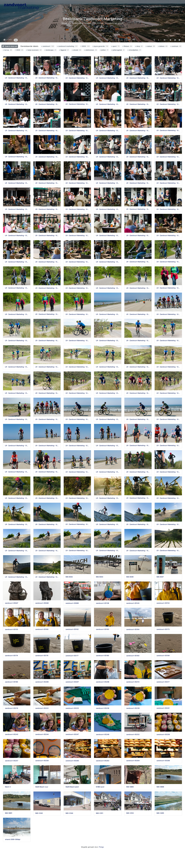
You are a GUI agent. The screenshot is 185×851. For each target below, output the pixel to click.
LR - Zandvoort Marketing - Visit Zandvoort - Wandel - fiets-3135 (47, 314)
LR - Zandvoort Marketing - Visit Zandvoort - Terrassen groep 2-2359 (47, 78)
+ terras (7, 50)
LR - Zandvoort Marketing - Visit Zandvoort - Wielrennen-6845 (16, 393)
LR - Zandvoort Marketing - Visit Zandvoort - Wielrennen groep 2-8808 (47, 445)
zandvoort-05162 (72, 629)
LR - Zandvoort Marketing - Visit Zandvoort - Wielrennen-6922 (107, 367)
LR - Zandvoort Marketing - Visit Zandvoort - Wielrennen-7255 (107, 340)
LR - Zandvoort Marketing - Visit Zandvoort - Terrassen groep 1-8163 (77, 262)
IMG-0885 (130, 787)
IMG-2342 (39, 813)
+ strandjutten (134, 50)
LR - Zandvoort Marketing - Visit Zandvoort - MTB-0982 (77, 498)
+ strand (76, 50)
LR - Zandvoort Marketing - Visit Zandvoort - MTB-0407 (107, 524)
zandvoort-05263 (102, 761)
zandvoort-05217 (163, 682)
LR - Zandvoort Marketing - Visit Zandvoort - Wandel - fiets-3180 (138, 288)
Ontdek (146, 6)
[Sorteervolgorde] (159, 40)
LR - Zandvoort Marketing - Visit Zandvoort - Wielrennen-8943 (168, 314)
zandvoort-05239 (133, 708)
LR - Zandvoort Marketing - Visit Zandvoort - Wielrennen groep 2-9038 (16, 419)
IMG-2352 (130, 813)
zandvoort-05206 (42, 682)
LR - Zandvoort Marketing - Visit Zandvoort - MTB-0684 (16, 524)
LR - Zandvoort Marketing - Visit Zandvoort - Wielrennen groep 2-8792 (77, 445)
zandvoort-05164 (132, 629)
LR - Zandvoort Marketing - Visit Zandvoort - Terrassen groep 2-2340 (107, 78)
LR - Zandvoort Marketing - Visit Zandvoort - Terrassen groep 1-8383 (138, 209)
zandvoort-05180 (102, 655)
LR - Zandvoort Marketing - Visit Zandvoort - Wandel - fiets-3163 (168, 288)
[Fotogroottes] (165, 40)
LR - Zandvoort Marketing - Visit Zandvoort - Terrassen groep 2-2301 (47, 104)
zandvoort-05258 (42, 761)
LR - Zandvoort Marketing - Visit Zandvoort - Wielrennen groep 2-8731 (16, 472)
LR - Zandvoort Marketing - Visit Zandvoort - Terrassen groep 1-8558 (47, 183)
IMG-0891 (8, 813)
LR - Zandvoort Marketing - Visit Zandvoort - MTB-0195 (168, 550)
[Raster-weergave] (175, 40)
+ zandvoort (47, 46)
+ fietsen (127, 46)
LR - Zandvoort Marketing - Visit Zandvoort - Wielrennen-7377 (77, 340)
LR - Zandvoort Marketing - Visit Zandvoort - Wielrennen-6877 (168, 367)
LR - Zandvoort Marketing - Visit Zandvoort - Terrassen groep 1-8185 (16, 262)
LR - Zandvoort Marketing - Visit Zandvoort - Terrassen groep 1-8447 (47, 209)
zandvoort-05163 (102, 629)
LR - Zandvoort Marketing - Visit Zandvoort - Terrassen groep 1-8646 (77, 157)
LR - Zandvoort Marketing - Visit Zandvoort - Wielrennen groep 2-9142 (77, 393)
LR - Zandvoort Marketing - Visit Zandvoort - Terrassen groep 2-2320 (168, 78)
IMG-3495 (160, 813)
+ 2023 (85, 46)
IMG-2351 (99, 813)
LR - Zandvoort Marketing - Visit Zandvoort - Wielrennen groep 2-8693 (107, 472)
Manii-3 (8, 787)
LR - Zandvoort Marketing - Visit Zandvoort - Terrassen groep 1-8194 (168, 235)
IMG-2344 (69, 813)
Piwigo (101, 847)
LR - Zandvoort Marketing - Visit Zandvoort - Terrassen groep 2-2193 (77, 130)
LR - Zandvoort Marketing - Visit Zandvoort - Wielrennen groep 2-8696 (77, 472)
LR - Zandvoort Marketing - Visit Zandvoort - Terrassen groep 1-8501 (138, 183)
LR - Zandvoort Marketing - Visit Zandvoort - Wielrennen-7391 (47, 340)
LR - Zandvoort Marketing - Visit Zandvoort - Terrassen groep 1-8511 (107, 183)
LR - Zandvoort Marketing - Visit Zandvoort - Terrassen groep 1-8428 (77, 209)
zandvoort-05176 (41, 655)
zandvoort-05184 (163, 655)
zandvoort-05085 (72, 603)
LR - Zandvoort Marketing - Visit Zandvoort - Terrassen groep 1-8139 (107, 262)
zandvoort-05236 (102, 708)
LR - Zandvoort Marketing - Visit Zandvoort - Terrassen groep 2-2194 (47, 130)
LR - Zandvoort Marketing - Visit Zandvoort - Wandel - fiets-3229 (47, 288)
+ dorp (139, 46)
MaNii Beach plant (72, 787)
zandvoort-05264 (133, 761)
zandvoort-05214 (132, 682)
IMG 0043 (99, 577)
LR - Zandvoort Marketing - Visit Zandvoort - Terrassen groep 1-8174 (47, 262)
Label (10, 39)
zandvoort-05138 (102, 603)
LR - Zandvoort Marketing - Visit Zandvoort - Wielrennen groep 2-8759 (168, 445)
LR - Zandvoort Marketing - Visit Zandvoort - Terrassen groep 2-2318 (16, 104)
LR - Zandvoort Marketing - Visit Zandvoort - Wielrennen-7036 (47, 367)
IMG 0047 (160, 577)
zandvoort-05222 (42, 708)
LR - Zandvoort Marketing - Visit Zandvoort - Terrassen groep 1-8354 (47, 235)
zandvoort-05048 (42, 603)
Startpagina (4, 39)
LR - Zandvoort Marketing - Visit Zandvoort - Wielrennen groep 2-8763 (138, 445)
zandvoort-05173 (163, 629)
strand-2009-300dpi (12, 839)
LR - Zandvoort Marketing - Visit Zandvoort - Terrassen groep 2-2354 (77, 78)
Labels (137, 6)
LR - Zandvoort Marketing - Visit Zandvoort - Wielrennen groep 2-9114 (138, 393)
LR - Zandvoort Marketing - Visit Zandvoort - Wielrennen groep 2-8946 (47, 419)
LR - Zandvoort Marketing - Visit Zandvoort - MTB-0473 (77, 524)
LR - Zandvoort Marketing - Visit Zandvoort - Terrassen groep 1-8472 (16, 209)
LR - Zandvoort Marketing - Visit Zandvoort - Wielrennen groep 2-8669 (138, 314)
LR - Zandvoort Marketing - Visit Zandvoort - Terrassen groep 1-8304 (138, 235)
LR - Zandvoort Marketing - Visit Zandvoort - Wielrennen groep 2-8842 (168, 419)
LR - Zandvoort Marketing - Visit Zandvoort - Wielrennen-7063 (16, 367)
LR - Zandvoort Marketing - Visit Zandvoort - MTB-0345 (16, 551)
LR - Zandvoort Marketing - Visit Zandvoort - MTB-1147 (168, 472)
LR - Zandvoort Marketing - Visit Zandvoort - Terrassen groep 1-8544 (77, 183)
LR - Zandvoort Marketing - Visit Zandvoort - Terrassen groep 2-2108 (16, 157)
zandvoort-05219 (11, 708)
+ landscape (50, 50)
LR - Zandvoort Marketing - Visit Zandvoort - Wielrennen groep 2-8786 (107, 445)
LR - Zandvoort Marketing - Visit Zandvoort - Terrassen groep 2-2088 (47, 157)
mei (16, 40)
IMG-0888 (160, 787)
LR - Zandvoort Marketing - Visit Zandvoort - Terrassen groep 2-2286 (77, 104)
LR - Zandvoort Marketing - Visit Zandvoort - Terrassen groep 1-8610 (168, 157)
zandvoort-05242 (11, 734)
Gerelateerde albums (159, 6)
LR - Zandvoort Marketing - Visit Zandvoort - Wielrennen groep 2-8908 (77, 419)
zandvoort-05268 (163, 761)
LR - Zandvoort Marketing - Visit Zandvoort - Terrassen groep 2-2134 (107, 130)
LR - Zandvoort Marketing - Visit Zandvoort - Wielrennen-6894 (138, 367)
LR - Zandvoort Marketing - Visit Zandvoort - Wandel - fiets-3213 (107, 288)
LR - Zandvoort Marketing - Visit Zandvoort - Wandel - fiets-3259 (138, 262)
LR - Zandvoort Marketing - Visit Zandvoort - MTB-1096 (16, 498)
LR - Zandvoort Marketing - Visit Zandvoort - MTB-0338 (47, 551)
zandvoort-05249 (102, 734)
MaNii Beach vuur (41, 787)
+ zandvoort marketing (67, 46)
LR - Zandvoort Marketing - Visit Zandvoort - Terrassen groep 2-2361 (16, 78)
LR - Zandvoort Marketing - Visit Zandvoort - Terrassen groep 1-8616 (138, 157)
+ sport (115, 46)
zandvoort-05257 (11, 761)
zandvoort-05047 (11, 603)
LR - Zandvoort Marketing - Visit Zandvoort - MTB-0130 (47, 577)
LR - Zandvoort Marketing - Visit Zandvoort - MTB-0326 (77, 550)
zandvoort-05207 (72, 682)
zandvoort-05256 (163, 734)
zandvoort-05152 (163, 603)
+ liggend (64, 50)
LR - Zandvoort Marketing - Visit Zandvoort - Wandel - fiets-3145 (16, 314)
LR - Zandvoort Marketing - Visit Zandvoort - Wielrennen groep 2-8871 (107, 419)
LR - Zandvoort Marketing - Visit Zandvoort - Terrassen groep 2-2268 (107, 104)
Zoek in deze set (11, 46)
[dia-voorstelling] (170, 40)
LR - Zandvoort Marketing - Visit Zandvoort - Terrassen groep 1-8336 (107, 235)
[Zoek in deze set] (154, 40)
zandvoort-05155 (11, 629)
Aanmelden (175, 6)
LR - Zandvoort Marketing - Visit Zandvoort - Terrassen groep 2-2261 (138, 104)
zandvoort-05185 (11, 682)
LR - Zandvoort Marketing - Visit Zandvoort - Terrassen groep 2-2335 (138, 78)
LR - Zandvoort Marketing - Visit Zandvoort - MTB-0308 (107, 550)
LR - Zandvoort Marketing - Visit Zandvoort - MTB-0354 (168, 524)
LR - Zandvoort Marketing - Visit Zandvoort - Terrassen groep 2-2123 (138, 130)
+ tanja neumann (34, 50)
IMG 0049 (129, 577)
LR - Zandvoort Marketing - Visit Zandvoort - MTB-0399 (138, 524)
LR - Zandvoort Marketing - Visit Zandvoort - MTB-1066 (47, 498)
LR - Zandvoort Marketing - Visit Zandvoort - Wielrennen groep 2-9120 (107, 393)
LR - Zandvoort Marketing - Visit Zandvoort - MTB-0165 (16, 577)
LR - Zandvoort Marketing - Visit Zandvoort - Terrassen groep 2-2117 (168, 130)
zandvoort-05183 (132, 656)
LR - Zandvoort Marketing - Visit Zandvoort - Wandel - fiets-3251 (168, 262)
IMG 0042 (69, 577)
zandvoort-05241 (163, 708)
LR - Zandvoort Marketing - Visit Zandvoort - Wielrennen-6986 (77, 367)
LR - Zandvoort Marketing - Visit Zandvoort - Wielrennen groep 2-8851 (138, 419)
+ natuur (150, 46)
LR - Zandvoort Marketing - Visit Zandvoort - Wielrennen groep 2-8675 (107, 314)
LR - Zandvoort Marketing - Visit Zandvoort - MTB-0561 (47, 524)
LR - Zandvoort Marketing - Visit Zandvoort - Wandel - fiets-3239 (16, 288)
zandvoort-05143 (132, 603)
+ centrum (175, 46)
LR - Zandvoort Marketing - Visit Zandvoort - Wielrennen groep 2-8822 (16, 445)
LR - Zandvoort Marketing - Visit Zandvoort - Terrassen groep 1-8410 (107, 209)
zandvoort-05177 (72, 656)
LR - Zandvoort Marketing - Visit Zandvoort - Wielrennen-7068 (168, 340)
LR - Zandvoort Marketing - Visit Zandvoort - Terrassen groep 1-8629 (107, 157)
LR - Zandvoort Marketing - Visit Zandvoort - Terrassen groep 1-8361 (16, 235)
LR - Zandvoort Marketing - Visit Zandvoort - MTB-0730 (138, 498)
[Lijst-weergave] (179, 40)
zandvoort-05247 (72, 734)
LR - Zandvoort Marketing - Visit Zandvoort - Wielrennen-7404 (16, 340)
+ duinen (162, 46)
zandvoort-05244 (42, 734)
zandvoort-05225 (72, 708)
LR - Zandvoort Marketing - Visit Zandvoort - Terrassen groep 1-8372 (168, 209)
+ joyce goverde (100, 46)
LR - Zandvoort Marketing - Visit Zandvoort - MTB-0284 (138, 551)
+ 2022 (19, 50)
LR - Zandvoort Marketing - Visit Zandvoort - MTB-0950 (107, 498)
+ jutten (104, 50)
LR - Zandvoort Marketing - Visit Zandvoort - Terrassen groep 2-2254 (168, 104)
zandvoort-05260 (72, 761)
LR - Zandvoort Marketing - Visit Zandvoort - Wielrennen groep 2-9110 (168, 393)
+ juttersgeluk (118, 50)
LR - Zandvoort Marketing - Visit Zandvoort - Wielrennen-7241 (138, 340)
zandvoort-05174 (11, 655)
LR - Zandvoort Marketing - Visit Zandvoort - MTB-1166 (138, 472)
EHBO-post (100, 787)
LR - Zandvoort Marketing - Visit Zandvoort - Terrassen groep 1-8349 (77, 235)
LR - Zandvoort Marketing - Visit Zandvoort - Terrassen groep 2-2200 (16, 130)
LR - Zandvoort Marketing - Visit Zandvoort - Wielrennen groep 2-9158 (47, 393)
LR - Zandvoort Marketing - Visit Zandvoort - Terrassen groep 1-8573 (16, 183)
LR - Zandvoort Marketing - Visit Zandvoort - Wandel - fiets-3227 (77, 288)
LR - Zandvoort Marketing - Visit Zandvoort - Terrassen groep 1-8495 (168, 183)
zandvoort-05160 (41, 629)
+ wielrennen (90, 50)
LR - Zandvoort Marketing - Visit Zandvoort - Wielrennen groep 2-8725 (47, 472)
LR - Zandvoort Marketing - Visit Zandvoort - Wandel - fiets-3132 (77, 314)
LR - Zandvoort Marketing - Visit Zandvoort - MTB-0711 (168, 498)
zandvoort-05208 (102, 682)
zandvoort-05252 (133, 734)
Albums (128, 6)
